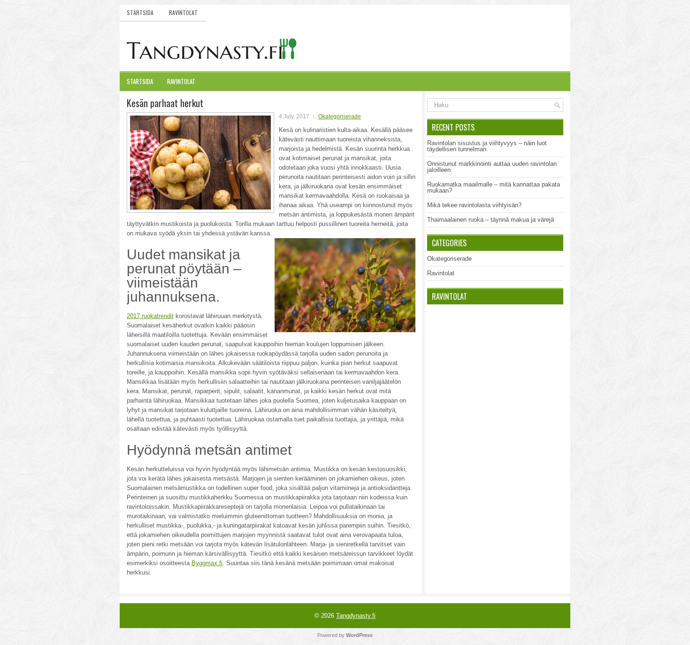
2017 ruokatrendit (150, 315)
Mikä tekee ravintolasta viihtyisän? (474, 205)
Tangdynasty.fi (356, 615)
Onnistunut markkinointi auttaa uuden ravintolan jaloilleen (492, 166)
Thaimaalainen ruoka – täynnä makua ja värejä (490, 219)
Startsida (140, 12)
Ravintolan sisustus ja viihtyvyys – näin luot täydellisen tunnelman (487, 146)
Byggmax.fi (207, 563)
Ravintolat (183, 12)
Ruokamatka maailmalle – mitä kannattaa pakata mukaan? (493, 187)
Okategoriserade (339, 116)
